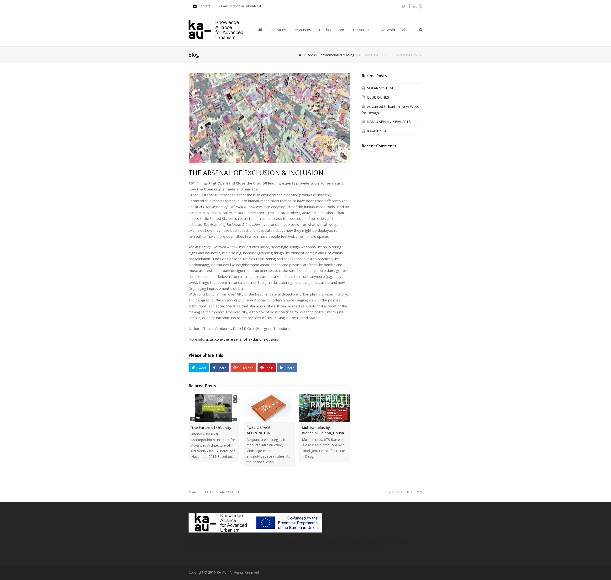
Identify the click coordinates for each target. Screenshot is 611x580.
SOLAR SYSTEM (380, 87)
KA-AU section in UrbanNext (239, 6)
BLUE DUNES (378, 97)
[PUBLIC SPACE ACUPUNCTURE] (269, 408)
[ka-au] (216, 29)
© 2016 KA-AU (215, 572)
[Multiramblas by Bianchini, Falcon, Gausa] (324, 408)
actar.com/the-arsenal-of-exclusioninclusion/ (242, 339)
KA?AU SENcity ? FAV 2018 (389, 121)
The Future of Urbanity (211, 427)
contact (205, 6)
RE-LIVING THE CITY (401, 492)
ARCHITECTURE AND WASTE (216, 492)
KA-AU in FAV (378, 130)
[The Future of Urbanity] (214, 408)
